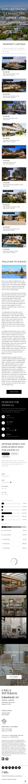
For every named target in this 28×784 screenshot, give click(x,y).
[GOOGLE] (16, 767)
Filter (7, 51)
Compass (17, 741)
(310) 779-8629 (5, 714)
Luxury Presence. (18, 776)
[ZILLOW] (19, 767)
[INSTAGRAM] (6, 767)
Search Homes (14, 391)
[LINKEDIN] (9, 767)
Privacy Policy (13, 779)
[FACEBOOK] (3, 767)
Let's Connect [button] (14, 677)
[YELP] (12, 767)
